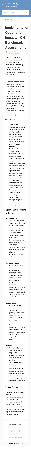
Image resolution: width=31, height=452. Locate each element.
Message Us (19, 443)
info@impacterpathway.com (15, 397)
